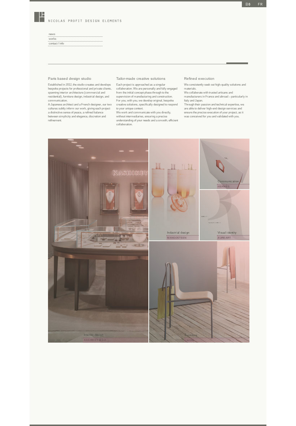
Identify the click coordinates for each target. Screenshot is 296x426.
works (52, 38)
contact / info (56, 43)
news (52, 34)
